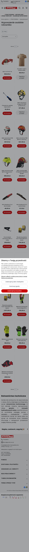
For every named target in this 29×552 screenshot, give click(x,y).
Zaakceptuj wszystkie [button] (14, 291)
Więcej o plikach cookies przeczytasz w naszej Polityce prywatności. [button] (14, 277)
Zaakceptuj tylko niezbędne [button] (14, 282)
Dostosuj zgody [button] (14, 286)
